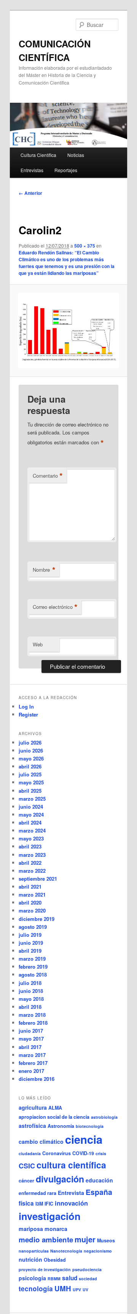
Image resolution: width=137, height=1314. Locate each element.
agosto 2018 (33, 974)
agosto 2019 (33, 926)
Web (38, 644)
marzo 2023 (32, 854)
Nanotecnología (66, 1251)
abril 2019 (30, 950)
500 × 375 (84, 245)
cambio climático (41, 1141)
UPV (77, 1289)
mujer (85, 1239)
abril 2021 (30, 886)
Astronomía (61, 1126)
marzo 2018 (32, 1014)
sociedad (88, 1278)
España (99, 1192)
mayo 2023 (31, 838)
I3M (39, 1203)
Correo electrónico (55, 607)
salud (69, 1278)
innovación (71, 1202)
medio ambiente (46, 1239)
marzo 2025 (32, 798)
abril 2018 (30, 1006)
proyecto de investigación (45, 1269)
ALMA (55, 1107)
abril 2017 (30, 1047)
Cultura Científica (38, 155)
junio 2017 (31, 1030)
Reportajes (65, 170)
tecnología (36, 1288)
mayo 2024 (31, 814)
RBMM (54, 1278)
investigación (50, 1216)
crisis (101, 1153)
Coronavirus (56, 1153)
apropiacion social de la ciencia (54, 1116)
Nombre (44, 570)
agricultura (33, 1107)
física (26, 1203)
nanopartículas (34, 1251)
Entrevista (71, 1192)
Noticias (75, 155)
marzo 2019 (32, 958)
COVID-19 (83, 1153)
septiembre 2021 (38, 878)
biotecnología (90, 1126)
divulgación (60, 1179)
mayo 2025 (31, 782)
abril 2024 (30, 822)
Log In (26, 706)
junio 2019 (31, 942)
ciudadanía (30, 1153)
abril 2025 (30, 790)
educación (99, 1180)
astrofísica (32, 1125)
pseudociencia (87, 1269)
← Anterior (30, 193)
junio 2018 (31, 990)
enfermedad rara (37, 1193)
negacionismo (98, 1251)
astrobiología (104, 1117)
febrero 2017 (33, 1062)
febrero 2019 (33, 966)
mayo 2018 (31, 998)
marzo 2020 (32, 910)
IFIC (49, 1203)
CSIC (27, 1166)
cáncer (26, 1180)
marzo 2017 (32, 1054)
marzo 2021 (32, 894)
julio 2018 (30, 982)
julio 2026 (30, 742)
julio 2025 (30, 774)
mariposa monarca (43, 1228)
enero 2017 (31, 1070)
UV (85, 1289)
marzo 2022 (32, 870)
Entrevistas (32, 170)
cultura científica (71, 1165)
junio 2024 (31, 806)
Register (28, 714)
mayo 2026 (31, 758)
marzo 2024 (32, 830)
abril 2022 (30, 862)
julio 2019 (30, 934)
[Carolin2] (68, 330)
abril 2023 (30, 846)
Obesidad (55, 1259)
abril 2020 (30, 902)
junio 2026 (31, 750)
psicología (32, 1278)
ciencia (83, 1139)
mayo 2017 (31, 1038)
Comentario (48, 476)
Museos (106, 1240)
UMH (62, 1288)
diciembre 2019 (36, 918)
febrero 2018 (33, 1022)
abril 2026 (30, 766)
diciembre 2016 (36, 1078)
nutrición (30, 1259)
